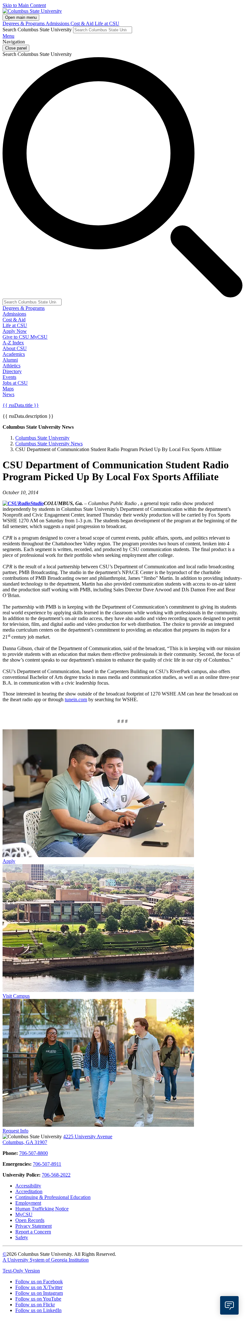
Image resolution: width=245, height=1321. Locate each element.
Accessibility (28, 1185)
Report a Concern (33, 1231)
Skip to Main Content (24, 5)
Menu (8, 36)
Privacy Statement (33, 1226)
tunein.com (76, 699)
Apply (9, 861)
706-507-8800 (33, 1153)
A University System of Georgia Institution (46, 1260)
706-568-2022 (56, 1175)
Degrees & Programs (24, 23)
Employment (28, 1203)
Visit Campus (16, 996)
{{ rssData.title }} (21, 405)
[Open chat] (229, 1305)
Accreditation (28, 1191)
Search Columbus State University (37, 29)
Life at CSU (107, 23)
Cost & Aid (83, 23)
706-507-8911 (47, 1164)
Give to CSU (16, 337)
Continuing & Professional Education (53, 1197)
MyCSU (39, 337)
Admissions (58, 23)
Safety (21, 1237)
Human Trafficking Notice (42, 1208)
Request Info (15, 1130)
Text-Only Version (21, 1270)
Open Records (29, 1220)
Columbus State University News (49, 443)
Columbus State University (42, 438)
